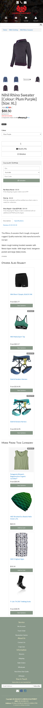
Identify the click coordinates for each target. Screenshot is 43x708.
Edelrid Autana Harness (18, 422)
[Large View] (5, 79)
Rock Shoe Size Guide (22, 671)
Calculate (22, 180)
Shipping (21, 658)
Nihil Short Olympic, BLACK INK (21, 294)
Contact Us (21, 642)
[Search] (41, 24)
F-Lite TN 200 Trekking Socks (20, 601)
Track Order (21, 631)
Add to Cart (21, 528)
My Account (21, 626)
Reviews (6, 225)
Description (7, 221)
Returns (21, 654)
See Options (21, 305)
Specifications (19, 221)
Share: (4, 107)
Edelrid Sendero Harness (18, 379)
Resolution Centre (21, 635)
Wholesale (21, 667)
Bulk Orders (21, 663)
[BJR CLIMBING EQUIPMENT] (21, 8)
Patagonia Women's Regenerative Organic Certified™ (18, 476)
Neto (28, 705)
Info (28, 117)
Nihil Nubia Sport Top (17, 337)
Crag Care (21, 647)
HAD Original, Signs (17, 559)
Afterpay (21, 676)
